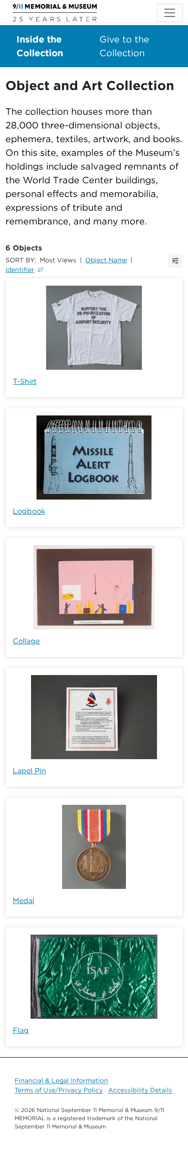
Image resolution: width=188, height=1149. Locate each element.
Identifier (19, 269)
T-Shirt (25, 381)
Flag (21, 1030)
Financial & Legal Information (61, 1080)
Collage (26, 641)
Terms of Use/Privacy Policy (59, 1090)
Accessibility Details (140, 1090)
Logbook (29, 511)
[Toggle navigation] (170, 13)
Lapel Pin (29, 770)
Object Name (106, 260)
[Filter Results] (175, 261)
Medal (23, 900)
